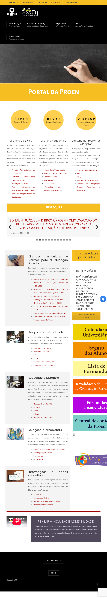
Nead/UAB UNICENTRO (43, 404)
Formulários (49, 180)
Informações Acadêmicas (55, 173)
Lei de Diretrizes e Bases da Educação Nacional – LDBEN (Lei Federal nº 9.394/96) (51, 282)
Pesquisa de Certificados (44, 365)
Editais (84, 24)
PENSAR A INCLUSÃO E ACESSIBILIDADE (66, 521)
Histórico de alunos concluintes (47, 501)
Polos (36, 410)
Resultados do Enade (43, 498)
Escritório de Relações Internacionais (49, 449)
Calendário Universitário (54, 170)
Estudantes (28, 2)
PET (78, 173)
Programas (38, 456)
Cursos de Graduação (38, 24)
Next (96, 227)
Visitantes (55, 2)
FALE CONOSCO (53, 560)
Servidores (42, 2)
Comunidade (70, 2)
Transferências (50, 177)
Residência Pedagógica (87, 180)
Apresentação (14, 24)
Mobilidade (38, 459)
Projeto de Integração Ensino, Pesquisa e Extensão (88, 187)
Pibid (79, 177)
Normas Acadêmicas (43, 417)
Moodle (37, 407)
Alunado (37, 494)
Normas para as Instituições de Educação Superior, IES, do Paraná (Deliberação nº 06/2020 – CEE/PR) (48, 299)
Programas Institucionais (87, 170)
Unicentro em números (43, 504)
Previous (11, 227)
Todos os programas (43, 348)
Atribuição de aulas (20, 183)
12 (70, 240)
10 (64, 240)
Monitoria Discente (41, 351)
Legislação (62, 24)
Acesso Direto (16, 37)
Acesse (97, 336)
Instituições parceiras (43, 452)
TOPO (53, 573)
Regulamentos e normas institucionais (50, 313)
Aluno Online (49, 183)
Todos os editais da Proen (86, 316)
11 (67, 240)
